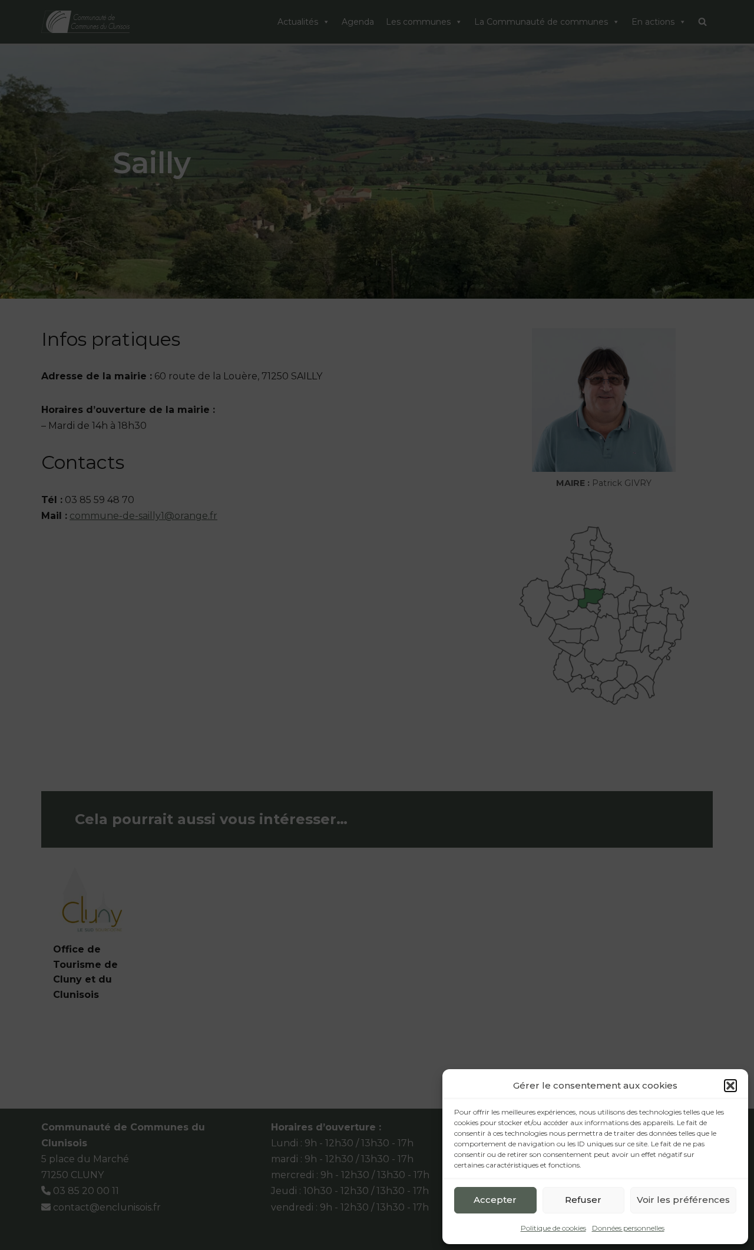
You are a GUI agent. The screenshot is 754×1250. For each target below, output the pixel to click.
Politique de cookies (553, 1227)
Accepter (495, 1199)
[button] (730, 1086)
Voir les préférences (683, 1199)
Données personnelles (628, 1227)
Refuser (583, 1199)
